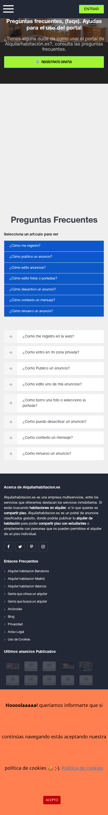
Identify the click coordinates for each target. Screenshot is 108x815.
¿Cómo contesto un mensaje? (32, 300)
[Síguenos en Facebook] (8, 546)
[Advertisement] (54, 145)
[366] (50, 680)
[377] (68, 666)
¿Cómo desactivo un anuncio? (32, 289)
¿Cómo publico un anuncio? (30, 256)
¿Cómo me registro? (24, 246)
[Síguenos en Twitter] (20, 546)
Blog (11, 616)
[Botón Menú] (8, 8)
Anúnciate (15, 609)
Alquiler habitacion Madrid (26, 578)
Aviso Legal (16, 632)
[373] (13, 680)
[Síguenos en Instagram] (43, 546)
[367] (68, 680)
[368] (86, 680)
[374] (86, 666)
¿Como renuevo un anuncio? (31, 311)
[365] (31, 680)
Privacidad (15, 624)
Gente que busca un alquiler (27, 601)
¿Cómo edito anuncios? (27, 267)
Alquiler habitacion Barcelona (28, 571)
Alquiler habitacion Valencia (27, 586)
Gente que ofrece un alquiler (27, 594)
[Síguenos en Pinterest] (31, 546)
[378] (50, 666)
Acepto (52, 800)
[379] (31, 666)
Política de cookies (82, 768)
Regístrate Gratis (56, 62)
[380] (13, 666)
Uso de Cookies (19, 639)
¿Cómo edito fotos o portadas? (33, 278)
